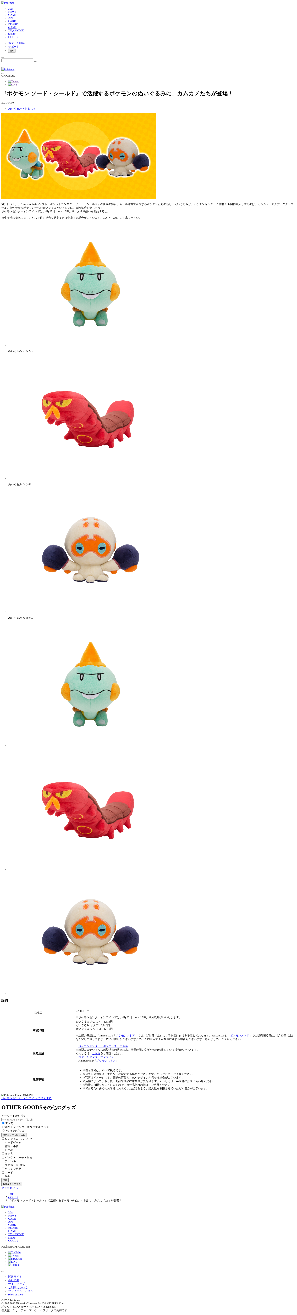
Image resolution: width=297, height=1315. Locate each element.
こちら (96, 1053)
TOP (11, 1194)
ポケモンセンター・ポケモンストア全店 (103, 1046)
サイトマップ (16, 1283)
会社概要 (13, 1280)
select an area (15, 1294)
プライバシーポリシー (22, 1291)
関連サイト (15, 1276)
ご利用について (18, 1287)
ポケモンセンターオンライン (96, 1057)
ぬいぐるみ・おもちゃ (22, 108)
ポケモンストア (125, 1035)
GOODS (13, 1197)
